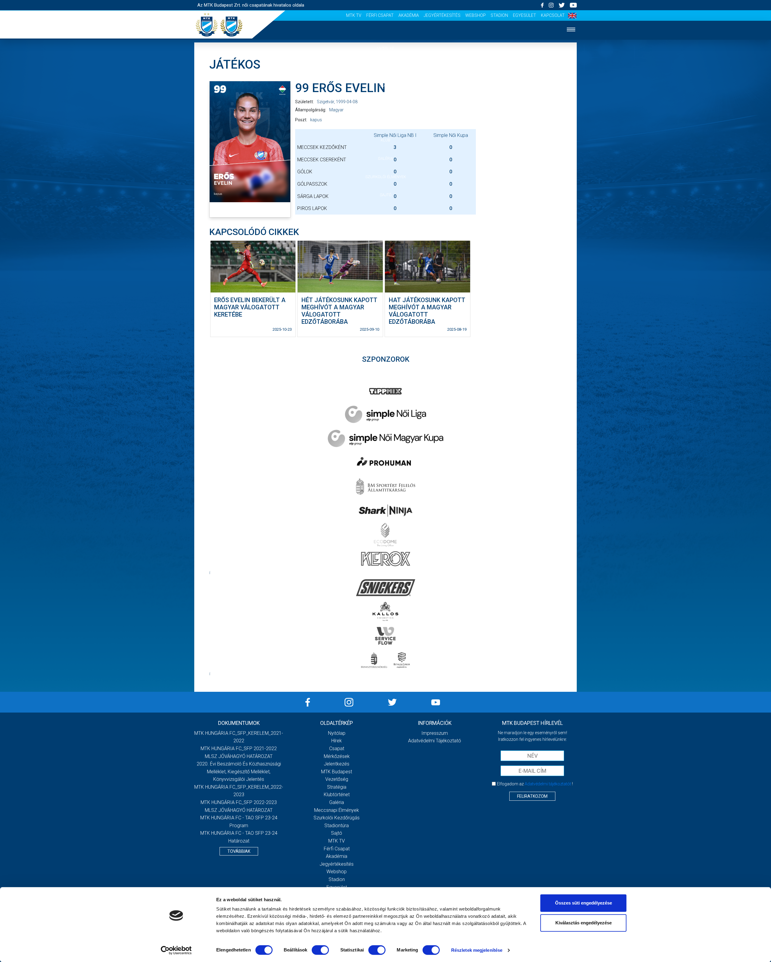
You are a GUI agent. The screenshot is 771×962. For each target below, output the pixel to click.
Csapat (385, 85)
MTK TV (353, 15)
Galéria (385, 158)
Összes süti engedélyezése (583, 902)
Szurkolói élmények (385, 177)
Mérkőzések (385, 103)
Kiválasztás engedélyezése (583, 922)
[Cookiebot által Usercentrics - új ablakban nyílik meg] (176, 950)
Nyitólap (385, 48)
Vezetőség (336, 779)
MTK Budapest (336, 772)
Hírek (385, 67)
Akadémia (408, 15)
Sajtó (386, 195)
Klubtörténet (337, 794)
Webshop (475, 15)
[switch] (320, 950)
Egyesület (524, 15)
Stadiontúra (336, 825)
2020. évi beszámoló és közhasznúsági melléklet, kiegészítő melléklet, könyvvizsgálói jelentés (239, 771)
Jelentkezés (385, 121)
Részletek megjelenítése (476, 950)
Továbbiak (238, 851)
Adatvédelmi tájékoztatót (548, 783)
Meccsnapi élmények (336, 810)
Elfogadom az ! (535, 783)
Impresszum (434, 733)
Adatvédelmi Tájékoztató (434, 741)
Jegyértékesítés (442, 15)
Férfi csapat (380, 15)
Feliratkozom (532, 796)
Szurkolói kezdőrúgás (337, 818)
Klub (385, 140)
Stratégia (336, 787)
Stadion (499, 15)
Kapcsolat (553, 15)
